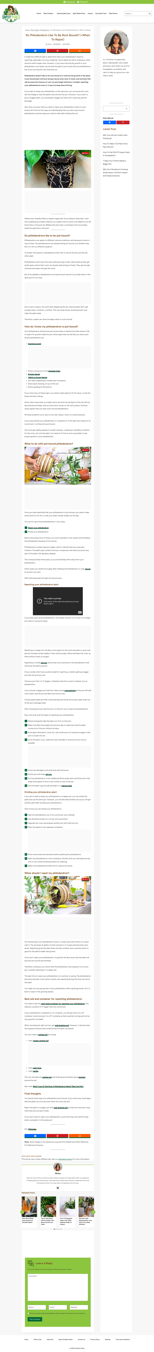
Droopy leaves (34, 374)
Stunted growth (34, 344)
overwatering (70, 690)
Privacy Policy (95, 1339)
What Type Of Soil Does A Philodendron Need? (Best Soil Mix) (58, 1086)
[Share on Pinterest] (57, 51)
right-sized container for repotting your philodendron (63, 1004)
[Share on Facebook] (35, 51)
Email (52, 1307)
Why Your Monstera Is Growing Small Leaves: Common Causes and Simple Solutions (115, 172)
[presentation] (29, 1206)
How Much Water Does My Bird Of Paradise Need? (28, 1220)
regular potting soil (41, 1041)
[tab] (54, 1229)
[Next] (93, 1212)
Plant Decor (113, 13)
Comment (33, 1276)
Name (32, 1307)
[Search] (126, 108)
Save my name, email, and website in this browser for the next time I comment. (57, 1313)
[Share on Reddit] (79, 51)
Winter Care (38, 1339)
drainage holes (54, 371)
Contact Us (81, 1339)
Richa (49, 44)
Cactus (90, 13)
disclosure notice (65, 1159)
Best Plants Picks (79, 13)
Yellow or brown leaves (37, 377)
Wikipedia (32, 1129)
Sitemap (107, 1339)
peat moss (37, 1068)
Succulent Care (100, 13)
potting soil (43, 1034)
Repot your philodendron (38, 528)
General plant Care (63, 13)
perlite (35, 1071)
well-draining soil (62, 1025)
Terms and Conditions (123, 1339)
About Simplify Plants (66, 1339)
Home (39, 13)
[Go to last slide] (22, 1212)
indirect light (66, 786)
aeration (82, 1077)
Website (74, 1307)
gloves (87, 569)
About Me (50, 1339)
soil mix (44, 663)
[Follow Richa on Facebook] (58, 1188)
